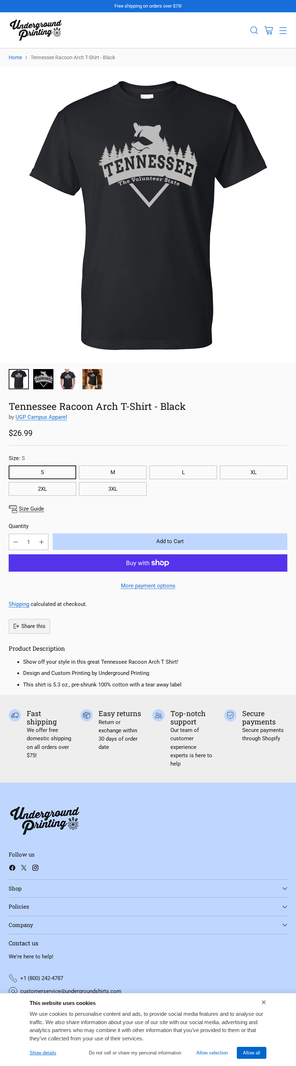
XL (254, 472)
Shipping (19, 604)
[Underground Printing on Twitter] (23, 869)
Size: (17, 458)
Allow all (251, 1053)
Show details (43, 1053)
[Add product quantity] (41, 542)
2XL (42, 489)
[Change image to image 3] (68, 379)
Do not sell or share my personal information (135, 1053)
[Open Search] (254, 30)
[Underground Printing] (36, 30)
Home (15, 57)
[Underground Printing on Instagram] (35, 869)
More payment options (148, 585)
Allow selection (212, 1053)
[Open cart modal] (268, 30)
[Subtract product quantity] (15, 542)
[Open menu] (282, 30)
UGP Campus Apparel (41, 417)
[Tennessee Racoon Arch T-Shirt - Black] (148, 215)
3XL (112, 489)
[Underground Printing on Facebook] (12, 869)
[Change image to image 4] (92, 379)
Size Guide (31, 509)
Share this (33, 626)
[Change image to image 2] (43, 379)
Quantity (19, 526)
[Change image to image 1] (19, 379)
